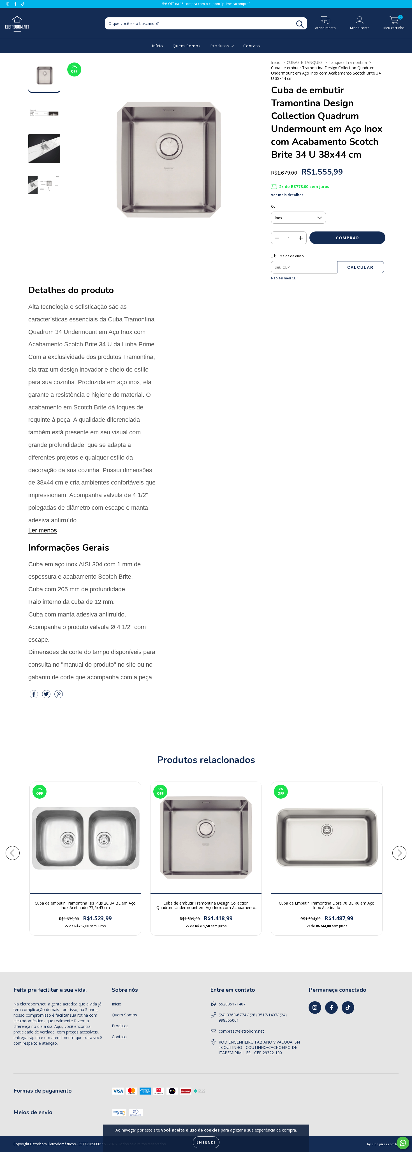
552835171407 (232, 1004)
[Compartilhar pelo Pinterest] (58, 696)
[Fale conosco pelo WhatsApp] (403, 1143)
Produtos (220, 45)
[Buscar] (299, 24)
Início (157, 45)
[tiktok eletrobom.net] (22, 3)
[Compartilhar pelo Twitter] (47, 696)
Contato (251, 45)
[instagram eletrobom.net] (8, 3)
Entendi (206, 1142)
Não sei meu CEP (284, 278)
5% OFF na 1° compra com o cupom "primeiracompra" (206, 3)
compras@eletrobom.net (241, 1031)
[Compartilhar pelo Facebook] (34, 696)
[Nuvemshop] (383, 1144)
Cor (274, 206)
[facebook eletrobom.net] (16, 3)
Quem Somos (187, 45)
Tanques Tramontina (348, 62)
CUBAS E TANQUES (305, 62)
